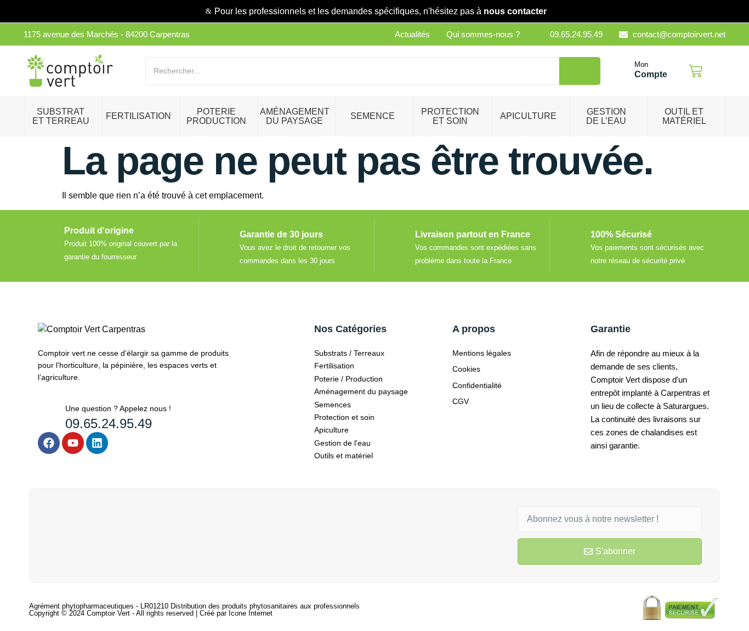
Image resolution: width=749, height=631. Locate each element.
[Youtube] (73, 443)
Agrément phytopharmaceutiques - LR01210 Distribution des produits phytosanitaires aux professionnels (194, 606)
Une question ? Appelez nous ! (118, 408)
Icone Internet (251, 613)
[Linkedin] (97, 443)
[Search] (579, 71)
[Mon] (622, 71)
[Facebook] (49, 443)
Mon (641, 64)
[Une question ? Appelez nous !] (47, 412)
